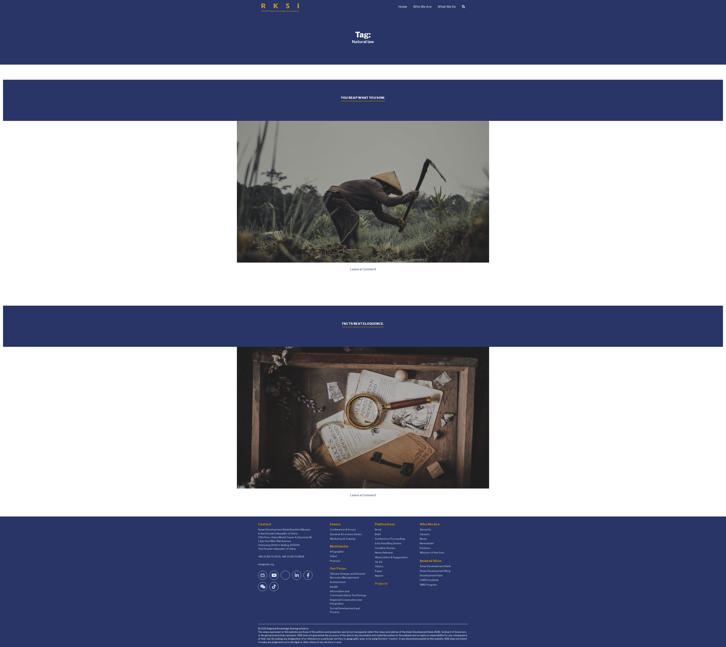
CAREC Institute (429, 579)
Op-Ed (378, 561)
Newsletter (427, 543)
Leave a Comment (363, 269)
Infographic (337, 551)
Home (402, 7)
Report (379, 575)
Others (379, 566)
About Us (425, 529)
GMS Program (428, 584)
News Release (384, 552)
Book (378, 529)
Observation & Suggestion (391, 557)
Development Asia (431, 575)
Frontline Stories (385, 548)
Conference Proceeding (390, 538)
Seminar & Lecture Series (346, 534)
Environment (338, 582)
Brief (378, 534)
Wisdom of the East (432, 552)
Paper (378, 571)
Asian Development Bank (435, 566)
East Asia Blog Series (388, 543)
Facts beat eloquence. (363, 323)
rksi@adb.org (266, 564)
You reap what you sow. (363, 98)
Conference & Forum (343, 529)
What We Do (447, 7)
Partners (425, 548)
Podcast (335, 560)
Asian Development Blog (435, 570)
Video (333, 556)
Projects (381, 583)
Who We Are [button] (422, 7)
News (423, 538)
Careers (425, 534)
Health (334, 586)
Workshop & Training (342, 538)
